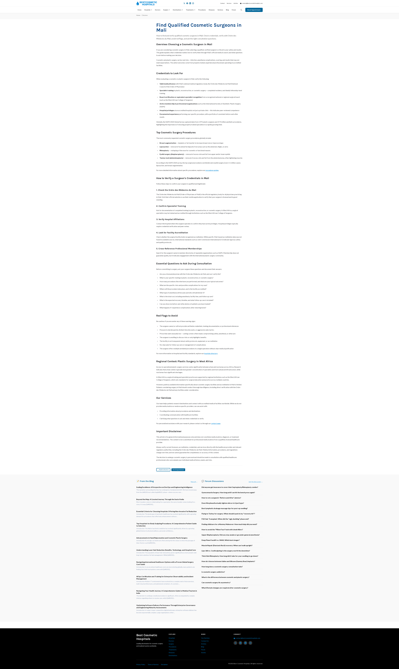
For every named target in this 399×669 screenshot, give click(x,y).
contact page (215, 423)
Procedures (202, 10)
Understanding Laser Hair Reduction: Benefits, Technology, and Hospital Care (166, 550)
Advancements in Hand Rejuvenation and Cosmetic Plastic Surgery (161, 538)
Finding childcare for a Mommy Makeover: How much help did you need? (229, 524)
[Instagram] (193, 3)
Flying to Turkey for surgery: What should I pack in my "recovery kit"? (228, 514)
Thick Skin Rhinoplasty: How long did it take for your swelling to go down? (230, 556)
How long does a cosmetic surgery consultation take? (222, 567)
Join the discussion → (256, 482)
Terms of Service (153, 664)
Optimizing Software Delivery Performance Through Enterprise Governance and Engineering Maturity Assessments (165, 606)
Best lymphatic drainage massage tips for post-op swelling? (225, 508)
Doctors (157, 10)
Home (139, 10)
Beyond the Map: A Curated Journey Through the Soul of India (160, 499)
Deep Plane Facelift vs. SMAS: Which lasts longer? (221, 540)
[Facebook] (187, 3)
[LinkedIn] (190, 3)
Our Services (205, 638)
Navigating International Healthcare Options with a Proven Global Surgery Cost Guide (165, 563)
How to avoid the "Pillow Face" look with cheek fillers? (222, 529)
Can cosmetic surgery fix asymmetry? (216, 582)
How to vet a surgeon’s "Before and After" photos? (221, 498)
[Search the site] (241, 10)
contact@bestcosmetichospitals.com (252, 3)
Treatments (190, 10)
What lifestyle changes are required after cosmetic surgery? (225, 588)
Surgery (165, 10)
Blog (227, 10)
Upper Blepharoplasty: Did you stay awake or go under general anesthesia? (231, 535)
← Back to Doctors (163, 469)
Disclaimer (164, 664)
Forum (234, 10)
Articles (236, 3)
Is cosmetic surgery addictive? (213, 572)
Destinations (177, 10)
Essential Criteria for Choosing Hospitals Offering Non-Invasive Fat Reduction (166, 511)
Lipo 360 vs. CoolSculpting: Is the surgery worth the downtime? (226, 551)
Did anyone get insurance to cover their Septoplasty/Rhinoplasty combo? (230, 487)
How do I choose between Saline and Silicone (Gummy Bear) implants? (228, 561)
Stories (203, 652)
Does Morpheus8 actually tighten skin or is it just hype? (223, 503)
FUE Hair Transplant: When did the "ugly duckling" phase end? (225, 519)
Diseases (212, 10)
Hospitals (147, 10)
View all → (194, 482)
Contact (222, 3)
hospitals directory (211, 353)
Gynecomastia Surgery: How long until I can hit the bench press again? (228, 492)
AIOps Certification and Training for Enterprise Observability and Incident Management (164, 577)
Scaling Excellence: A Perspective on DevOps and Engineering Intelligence (164, 487)
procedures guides (212, 170)
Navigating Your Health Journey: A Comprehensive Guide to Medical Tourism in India (166, 592)
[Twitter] (184, 3)
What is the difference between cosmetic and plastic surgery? (225, 577)
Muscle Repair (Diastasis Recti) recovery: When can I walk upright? (227, 545)
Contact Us (205, 641)
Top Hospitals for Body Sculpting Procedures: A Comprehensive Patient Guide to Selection (166, 524)
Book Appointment (254, 10)
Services (229, 3)
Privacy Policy (140, 664)
